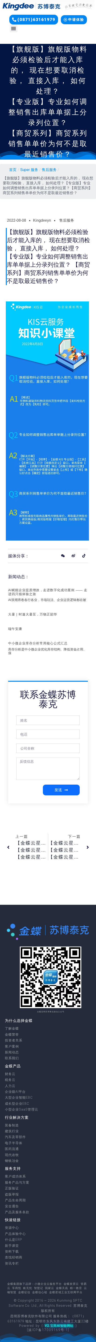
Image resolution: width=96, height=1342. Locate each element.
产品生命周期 (15, 1200)
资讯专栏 (12, 1263)
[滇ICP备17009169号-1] (48, 1330)
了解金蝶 (12, 1028)
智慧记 (38, 1288)
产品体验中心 (15, 1234)
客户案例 (12, 1046)
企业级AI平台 (15, 1092)
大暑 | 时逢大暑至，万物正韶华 (32, 614)
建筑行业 (12, 1131)
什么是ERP (13, 1239)
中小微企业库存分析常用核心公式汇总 (38, 643)
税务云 (10, 1080)
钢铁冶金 (12, 1161)
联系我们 (12, 1058)
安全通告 (12, 1206)
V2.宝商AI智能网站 (59, 1326)
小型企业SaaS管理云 (21, 1109)
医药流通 (12, 1149)
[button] (33, 19)
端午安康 (15, 629)
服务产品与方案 (17, 1182)
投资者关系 (13, 1040)
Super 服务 (29, 170)
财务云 (10, 1074)
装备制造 (12, 1125)
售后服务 (49, 170)
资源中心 (12, 1228)
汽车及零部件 (15, 1137)
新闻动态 (12, 1052)
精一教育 (76, 1288)
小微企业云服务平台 (48, 1284)
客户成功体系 (15, 1176)
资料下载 (12, 1251)
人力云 (10, 1086)
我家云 (49, 1288)
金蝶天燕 (62, 1288)
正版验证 (12, 1188)
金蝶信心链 (39, 1292)
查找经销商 (13, 1257)
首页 (13, 170)
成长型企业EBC (17, 1103)
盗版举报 (12, 1194)
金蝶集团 (13, 1284)
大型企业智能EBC (19, 1097)
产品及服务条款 (17, 1212)
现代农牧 (12, 1155)
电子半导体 (13, 1143)
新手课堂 (12, 1246)
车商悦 (16, 1288)
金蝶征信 (24, 1292)
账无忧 (27, 1288)
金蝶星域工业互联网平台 (65, 1292)
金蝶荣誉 (12, 1034)
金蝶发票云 (71, 1284)
